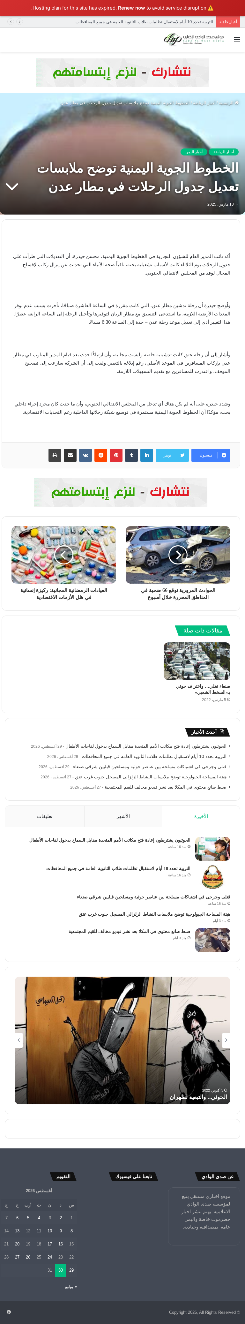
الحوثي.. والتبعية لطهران (198, 1097)
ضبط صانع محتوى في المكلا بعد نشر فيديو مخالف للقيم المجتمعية (165, 787)
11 (39, 1231)
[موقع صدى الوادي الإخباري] (194, 40)
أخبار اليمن (194, 152)
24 (50, 1257)
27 (17, 1257)
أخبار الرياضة (204, 103)
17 (50, 1244)
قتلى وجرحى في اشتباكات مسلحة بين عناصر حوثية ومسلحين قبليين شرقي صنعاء (149, 766)
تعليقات (44, 816)
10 (50, 1231)
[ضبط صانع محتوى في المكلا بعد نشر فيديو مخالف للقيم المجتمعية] (212, 940)
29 (71, 1270)
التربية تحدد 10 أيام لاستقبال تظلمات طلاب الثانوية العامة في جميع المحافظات (154, 756)
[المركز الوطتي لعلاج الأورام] (122, 72)
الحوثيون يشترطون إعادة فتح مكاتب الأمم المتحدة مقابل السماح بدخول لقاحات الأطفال (145, 746)
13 (17, 1231)
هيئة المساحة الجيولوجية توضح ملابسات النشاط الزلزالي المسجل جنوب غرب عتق (150, 777)
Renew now (131, 8)
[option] (122, 1040)
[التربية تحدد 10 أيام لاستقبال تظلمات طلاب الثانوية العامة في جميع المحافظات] (212, 877)
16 (60, 1244)
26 (28, 1257)
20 (17, 1244)
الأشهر (123, 816)
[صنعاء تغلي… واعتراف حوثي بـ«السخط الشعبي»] (197, 661)
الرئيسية (227, 103)
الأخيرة (201, 816)
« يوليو (71, 1286)
